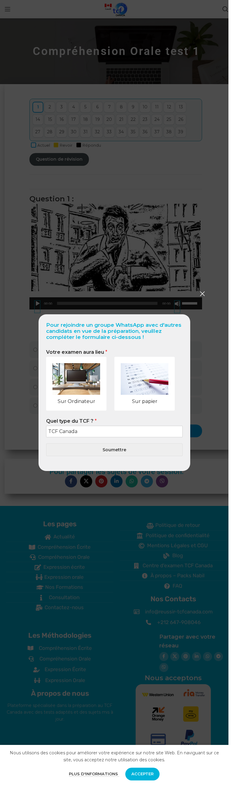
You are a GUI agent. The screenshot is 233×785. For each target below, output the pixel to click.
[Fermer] (202, 293)
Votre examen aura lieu (76, 352)
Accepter (142, 773)
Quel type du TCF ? (71, 421)
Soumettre (114, 449)
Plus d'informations (94, 773)
